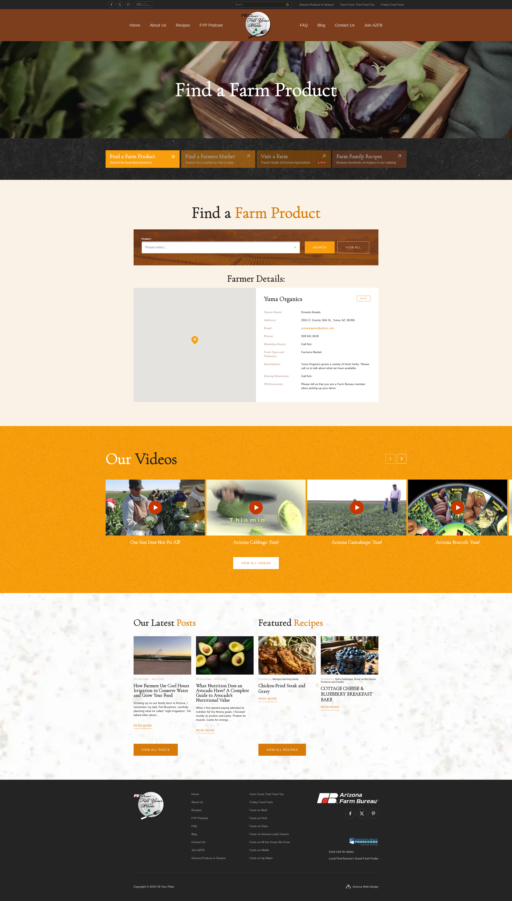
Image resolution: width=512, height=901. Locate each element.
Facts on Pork (258, 818)
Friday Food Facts (392, 4)
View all (353, 247)
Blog (321, 25)
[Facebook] (111, 4)
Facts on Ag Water (261, 858)
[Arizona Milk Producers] (363, 841)
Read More (143, 725)
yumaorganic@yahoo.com (317, 328)
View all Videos (256, 563)
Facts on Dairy (259, 826)
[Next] (401, 459)
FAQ (304, 25)
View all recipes (282, 749)
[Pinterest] (128, 4)
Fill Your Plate (165, 886)
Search (320, 247)
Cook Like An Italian (341, 851)
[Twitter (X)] (119, 4)
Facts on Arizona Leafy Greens (269, 834)
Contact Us (345, 25)
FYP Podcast (211, 25)
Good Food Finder (366, 858)
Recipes (183, 25)
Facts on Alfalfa (259, 850)
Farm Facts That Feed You (357, 4)
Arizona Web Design (365, 886)
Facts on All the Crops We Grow (270, 842)
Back (363, 298)
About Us (158, 25)
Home (135, 25)
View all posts (156, 749)
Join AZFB (373, 25)
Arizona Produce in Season (316, 4)
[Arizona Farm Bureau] (143, 4)
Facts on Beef (258, 810)
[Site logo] (149, 826)
